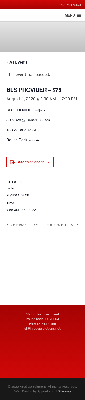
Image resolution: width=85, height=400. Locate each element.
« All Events (17, 62)
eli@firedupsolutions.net (42, 328)
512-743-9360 (45, 324)
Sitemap (64, 391)
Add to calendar (31, 161)
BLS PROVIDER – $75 (23, 225)
